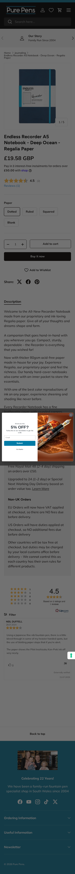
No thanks (19, 449)
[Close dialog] (70, 415)
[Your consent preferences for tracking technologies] (71, 655)
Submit (20, 443)
